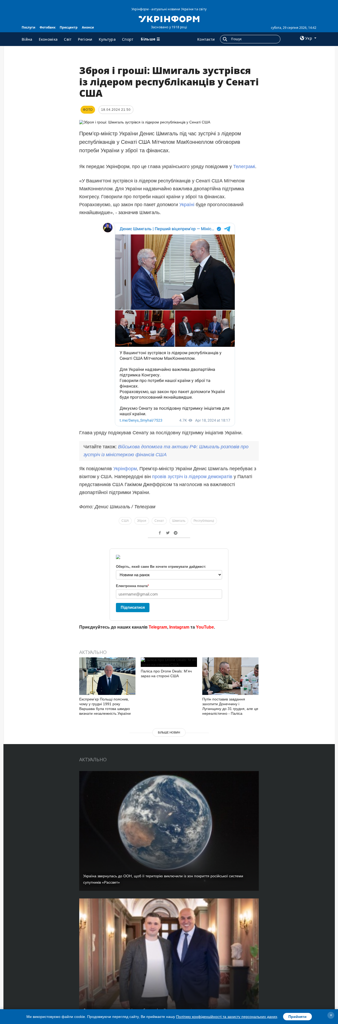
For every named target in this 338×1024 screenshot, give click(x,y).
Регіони (85, 39)
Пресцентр (69, 27)
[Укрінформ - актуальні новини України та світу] (169, 18)
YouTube (205, 627)
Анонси (88, 27)
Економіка (48, 39)
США (125, 521)
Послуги (28, 27)
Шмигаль (178, 521)
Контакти (206, 39)
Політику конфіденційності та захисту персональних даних (226, 1016)
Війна (27, 39)
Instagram (179, 627)
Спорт (128, 39)
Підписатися (133, 607)
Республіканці (204, 521)
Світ (68, 39)
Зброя (141, 521)
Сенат (159, 521)
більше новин (169, 732)
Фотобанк (47, 27)
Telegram (158, 627)
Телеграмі (244, 166)
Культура (107, 39)
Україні (186, 204)
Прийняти (297, 1016)
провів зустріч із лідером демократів (192, 476)
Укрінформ (125, 468)
